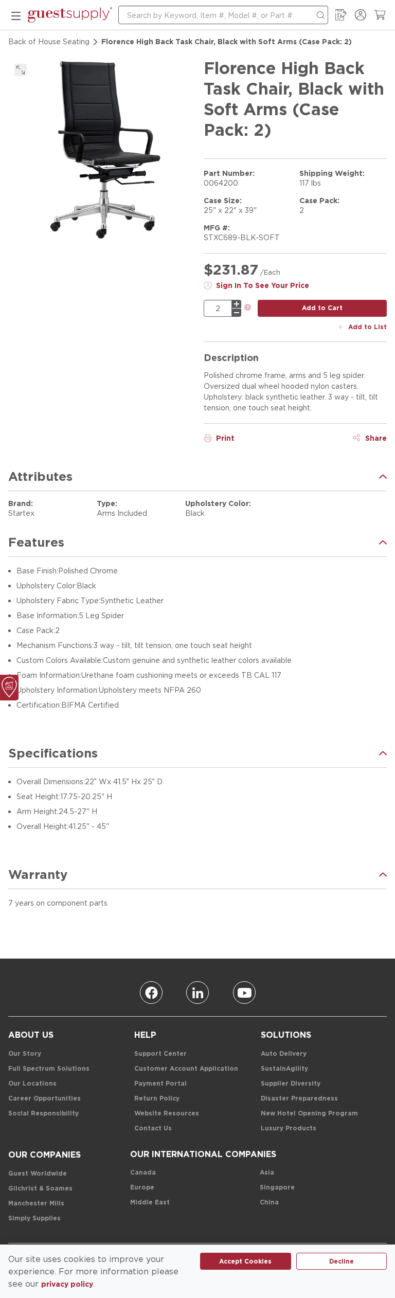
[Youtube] (244, 992)
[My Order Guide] (341, 15)
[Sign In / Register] (360, 15)
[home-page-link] (70, 15)
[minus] (236, 313)
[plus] (236, 304)
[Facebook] (151, 992)
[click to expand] (20, 70)
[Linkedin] (197, 992)
